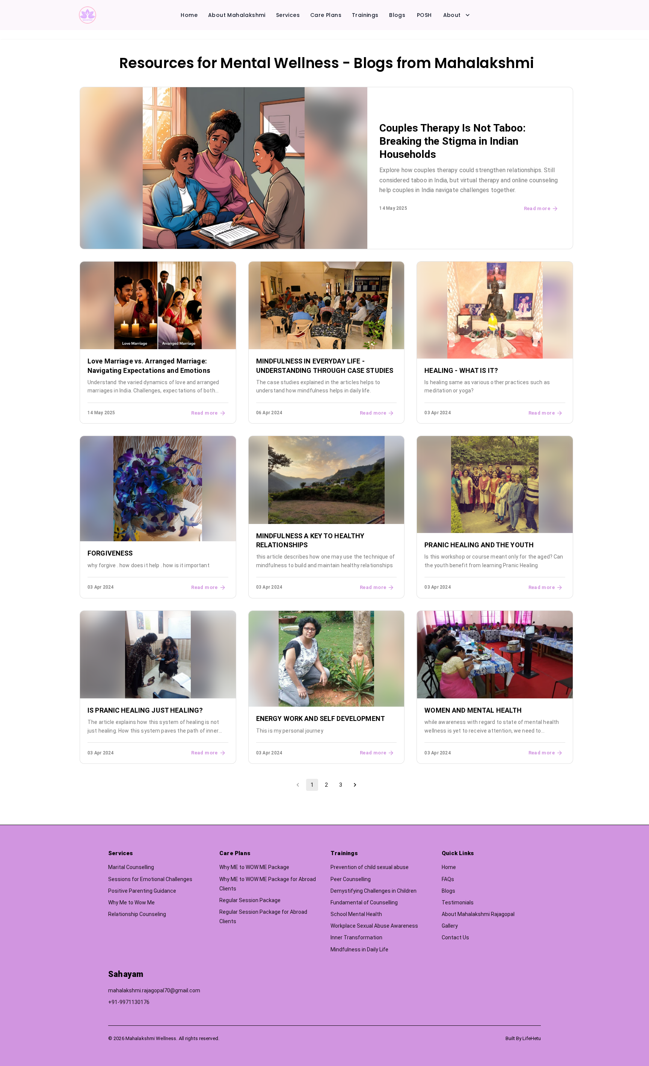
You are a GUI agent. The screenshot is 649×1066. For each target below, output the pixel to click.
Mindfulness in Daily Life (359, 949)
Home (189, 15)
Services (288, 15)
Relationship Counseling (137, 914)
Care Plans (325, 15)
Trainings (365, 15)
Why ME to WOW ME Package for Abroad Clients (267, 884)
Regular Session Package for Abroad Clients (263, 916)
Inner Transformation (356, 937)
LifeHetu (531, 1038)
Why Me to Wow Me (131, 902)
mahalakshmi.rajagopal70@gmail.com (154, 990)
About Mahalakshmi (237, 15)
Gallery (450, 926)
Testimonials (458, 902)
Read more (537, 208)
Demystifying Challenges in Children (374, 891)
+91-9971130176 (128, 1002)
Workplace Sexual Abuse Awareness (374, 926)
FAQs (448, 879)
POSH (424, 15)
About (452, 15)
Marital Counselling (131, 867)
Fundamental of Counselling (364, 902)
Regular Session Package (250, 900)
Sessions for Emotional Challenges (150, 879)
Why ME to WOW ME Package (254, 867)
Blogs (397, 15)
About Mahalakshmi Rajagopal (478, 914)
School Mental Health (356, 914)
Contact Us (455, 937)
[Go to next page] (355, 785)
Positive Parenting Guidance (142, 891)
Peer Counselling (351, 879)
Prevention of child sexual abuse (370, 867)
